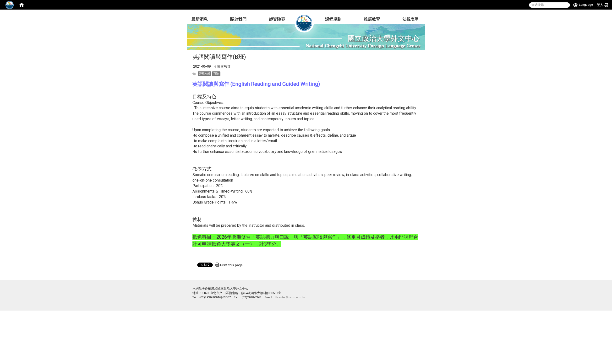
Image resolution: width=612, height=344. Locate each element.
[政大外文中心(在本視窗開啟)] (304, 19)
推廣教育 (372, 19)
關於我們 (238, 19)
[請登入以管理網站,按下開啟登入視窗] (10, 5)
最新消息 (199, 19)
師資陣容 (277, 19)
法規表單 (411, 19)
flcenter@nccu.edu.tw (290, 297)
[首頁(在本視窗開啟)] (21, 5)
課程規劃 (333, 19)
